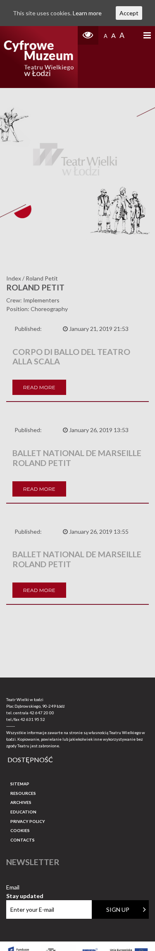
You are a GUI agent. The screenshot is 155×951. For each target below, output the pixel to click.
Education (23, 811)
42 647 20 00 (41, 712)
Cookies (20, 830)
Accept (128, 13)
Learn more (87, 13)
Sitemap (19, 783)
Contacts (22, 839)
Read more (39, 387)
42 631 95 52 (32, 719)
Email (24, 888)
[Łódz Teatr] (39, 57)
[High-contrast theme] (88, 35)
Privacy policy (27, 821)
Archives (20, 802)
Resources (23, 793)
